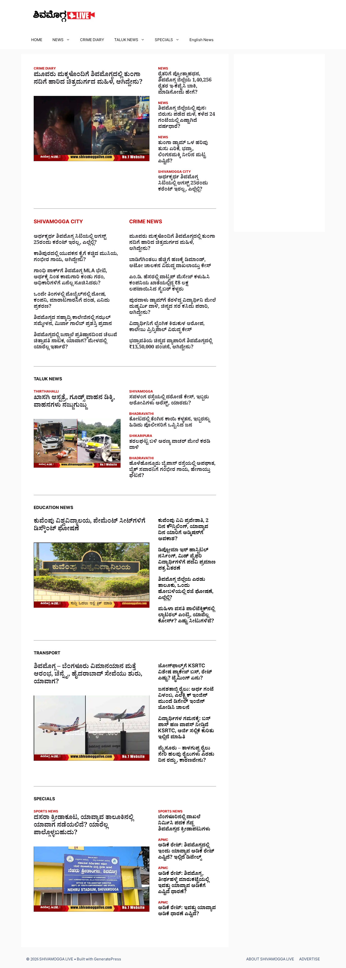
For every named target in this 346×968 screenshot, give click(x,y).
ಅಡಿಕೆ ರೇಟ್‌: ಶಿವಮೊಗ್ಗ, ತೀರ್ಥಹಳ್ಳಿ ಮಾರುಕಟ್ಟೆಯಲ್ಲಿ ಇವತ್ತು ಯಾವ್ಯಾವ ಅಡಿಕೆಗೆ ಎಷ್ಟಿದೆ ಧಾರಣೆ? (183, 883)
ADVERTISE (309, 960)
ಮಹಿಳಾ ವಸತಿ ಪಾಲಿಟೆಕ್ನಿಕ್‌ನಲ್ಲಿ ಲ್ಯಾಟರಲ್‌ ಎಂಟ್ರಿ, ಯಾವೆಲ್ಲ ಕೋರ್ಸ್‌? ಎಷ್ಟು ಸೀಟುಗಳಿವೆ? (186, 616)
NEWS (58, 41)
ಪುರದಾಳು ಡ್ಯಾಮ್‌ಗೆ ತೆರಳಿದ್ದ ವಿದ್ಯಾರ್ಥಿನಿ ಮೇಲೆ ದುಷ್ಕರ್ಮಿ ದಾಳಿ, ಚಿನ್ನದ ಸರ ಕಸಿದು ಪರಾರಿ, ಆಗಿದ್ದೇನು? (172, 307)
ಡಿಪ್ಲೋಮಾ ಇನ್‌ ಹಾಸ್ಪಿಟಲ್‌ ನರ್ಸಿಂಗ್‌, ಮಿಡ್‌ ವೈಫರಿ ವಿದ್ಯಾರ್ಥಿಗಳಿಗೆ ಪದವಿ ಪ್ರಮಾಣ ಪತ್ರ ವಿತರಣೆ (187, 560)
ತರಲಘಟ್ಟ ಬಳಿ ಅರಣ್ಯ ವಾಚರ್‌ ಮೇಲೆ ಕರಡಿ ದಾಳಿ (169, 445)
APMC (163, 840)
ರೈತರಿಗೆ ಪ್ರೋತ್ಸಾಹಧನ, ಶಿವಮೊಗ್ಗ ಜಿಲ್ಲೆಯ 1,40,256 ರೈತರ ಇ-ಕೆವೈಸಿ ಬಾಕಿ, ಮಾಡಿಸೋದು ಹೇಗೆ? (185, 84)
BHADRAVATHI (141, 414)
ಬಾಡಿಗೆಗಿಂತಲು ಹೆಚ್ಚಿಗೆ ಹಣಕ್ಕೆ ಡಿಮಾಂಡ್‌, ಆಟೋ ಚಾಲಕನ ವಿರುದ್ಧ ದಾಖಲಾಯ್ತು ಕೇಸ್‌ (170, 264)
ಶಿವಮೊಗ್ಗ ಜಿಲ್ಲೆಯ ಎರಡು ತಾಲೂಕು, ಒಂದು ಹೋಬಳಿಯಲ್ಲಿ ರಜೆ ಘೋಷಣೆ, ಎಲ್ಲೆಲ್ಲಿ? (186, 589)
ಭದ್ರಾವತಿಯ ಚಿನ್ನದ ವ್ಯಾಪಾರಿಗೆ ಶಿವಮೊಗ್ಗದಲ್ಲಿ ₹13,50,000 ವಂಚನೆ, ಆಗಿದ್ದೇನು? (170, 345)
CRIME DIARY (92, 41)
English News (201, 41)
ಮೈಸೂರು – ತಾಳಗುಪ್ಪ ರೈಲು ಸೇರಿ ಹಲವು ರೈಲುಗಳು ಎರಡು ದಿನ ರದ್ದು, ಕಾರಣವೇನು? (186, 755)
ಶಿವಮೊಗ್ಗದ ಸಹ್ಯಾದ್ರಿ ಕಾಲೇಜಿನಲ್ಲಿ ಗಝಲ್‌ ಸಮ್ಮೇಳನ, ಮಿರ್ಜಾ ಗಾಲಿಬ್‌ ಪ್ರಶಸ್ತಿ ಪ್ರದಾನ (73, 321)
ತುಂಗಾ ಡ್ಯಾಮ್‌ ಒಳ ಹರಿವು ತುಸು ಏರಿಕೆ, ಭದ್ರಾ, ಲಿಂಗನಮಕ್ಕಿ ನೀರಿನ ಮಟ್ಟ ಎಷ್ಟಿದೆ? (183, 153)
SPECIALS (164, 41)
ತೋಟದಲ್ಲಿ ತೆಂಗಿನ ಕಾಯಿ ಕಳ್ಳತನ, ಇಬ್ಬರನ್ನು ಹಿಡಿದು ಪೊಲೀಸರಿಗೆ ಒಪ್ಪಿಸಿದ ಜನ (169, 423)
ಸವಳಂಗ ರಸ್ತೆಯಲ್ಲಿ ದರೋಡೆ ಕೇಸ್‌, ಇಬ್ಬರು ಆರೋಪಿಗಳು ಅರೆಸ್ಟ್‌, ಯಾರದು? (169, 401)
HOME (36, 41)
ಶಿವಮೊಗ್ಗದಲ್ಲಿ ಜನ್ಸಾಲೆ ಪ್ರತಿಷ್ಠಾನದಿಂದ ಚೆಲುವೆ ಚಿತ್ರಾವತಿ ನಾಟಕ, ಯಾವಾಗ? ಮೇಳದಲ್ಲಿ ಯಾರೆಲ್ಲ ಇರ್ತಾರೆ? (75, 342)
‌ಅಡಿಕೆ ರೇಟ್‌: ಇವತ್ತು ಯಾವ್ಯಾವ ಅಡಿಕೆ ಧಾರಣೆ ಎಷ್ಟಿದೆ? (187, 912)
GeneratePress (107, 960)
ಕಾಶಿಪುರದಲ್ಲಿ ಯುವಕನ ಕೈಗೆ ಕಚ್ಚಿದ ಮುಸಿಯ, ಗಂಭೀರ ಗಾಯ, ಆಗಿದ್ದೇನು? (76, 257)
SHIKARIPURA (140, 436)
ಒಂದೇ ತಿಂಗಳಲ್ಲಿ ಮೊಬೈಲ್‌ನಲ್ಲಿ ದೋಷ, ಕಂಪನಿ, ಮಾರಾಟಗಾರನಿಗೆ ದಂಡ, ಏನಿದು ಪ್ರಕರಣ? (72, 301)
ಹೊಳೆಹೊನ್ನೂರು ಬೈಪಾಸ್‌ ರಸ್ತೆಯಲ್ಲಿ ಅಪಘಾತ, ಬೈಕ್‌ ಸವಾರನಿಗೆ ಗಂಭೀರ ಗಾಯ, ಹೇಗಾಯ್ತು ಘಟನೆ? (172, 470)
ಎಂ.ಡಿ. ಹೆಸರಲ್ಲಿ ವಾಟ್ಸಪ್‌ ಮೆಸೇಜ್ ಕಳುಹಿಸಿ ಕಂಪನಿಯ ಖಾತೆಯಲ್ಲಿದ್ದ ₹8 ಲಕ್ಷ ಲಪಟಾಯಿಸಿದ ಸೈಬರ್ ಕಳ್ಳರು (169, 284)
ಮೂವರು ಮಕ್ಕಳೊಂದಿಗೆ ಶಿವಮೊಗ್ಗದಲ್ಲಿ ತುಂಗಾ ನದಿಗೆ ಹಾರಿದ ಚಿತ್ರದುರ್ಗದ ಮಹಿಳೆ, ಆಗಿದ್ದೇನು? (88, 79)
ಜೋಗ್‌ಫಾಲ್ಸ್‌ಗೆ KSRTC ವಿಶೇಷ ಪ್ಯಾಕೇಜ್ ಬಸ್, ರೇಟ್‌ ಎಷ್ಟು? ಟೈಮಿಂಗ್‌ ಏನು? (185, 673)
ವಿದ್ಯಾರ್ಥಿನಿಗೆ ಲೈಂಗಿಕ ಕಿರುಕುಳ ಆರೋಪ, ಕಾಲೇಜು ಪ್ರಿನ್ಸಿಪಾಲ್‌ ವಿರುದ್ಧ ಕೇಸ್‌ (167, 327)
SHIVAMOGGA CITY (174, 172)
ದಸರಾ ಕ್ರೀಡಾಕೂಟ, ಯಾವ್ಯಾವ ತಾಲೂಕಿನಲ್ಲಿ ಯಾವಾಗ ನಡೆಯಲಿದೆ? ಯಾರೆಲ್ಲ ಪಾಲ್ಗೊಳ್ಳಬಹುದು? (83, 826)
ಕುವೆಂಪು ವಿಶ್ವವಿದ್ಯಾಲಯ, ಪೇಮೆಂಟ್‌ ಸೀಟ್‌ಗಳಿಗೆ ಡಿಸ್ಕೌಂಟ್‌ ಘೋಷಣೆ (89, 526)
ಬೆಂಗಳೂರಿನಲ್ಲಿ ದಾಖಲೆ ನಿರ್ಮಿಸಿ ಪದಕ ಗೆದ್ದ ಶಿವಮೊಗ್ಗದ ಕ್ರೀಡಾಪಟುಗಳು (184, 824)
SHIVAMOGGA (141, 392)
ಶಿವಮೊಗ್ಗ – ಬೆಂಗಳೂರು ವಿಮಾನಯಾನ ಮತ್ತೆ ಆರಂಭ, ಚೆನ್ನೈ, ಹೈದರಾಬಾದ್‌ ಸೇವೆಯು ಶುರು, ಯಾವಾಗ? (88, 675)
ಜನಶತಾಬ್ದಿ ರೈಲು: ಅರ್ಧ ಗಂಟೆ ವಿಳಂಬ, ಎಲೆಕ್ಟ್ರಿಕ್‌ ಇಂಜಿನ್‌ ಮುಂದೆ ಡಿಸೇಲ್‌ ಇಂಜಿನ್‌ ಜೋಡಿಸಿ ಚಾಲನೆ (186, 699)
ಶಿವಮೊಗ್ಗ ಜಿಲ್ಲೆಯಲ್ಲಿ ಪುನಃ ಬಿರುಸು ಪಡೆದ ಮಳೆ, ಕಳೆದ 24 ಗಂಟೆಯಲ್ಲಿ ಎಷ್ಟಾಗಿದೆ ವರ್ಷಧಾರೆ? (186, 118)
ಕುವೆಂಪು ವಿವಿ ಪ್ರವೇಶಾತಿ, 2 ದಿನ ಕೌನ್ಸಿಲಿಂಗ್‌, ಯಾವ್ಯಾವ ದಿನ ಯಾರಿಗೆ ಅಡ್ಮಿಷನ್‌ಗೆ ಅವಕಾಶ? (183, 530)
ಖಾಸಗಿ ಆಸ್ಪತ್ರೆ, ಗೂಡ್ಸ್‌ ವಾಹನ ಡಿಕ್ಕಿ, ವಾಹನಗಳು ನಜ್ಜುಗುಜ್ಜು (74, 402)
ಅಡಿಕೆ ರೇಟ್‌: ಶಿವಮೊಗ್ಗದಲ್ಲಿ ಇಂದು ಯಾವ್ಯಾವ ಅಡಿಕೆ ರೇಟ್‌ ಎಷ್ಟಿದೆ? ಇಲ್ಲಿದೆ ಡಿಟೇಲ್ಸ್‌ (186, 852)
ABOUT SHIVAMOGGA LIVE (270, 960)
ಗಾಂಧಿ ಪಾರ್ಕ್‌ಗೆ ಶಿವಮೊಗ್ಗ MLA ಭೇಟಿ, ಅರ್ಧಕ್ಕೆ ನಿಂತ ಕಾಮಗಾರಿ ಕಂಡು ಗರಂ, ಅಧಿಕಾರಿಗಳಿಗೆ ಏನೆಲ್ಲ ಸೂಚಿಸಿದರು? (70, 278)
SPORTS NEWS (46, 812)
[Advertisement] (279, 143)
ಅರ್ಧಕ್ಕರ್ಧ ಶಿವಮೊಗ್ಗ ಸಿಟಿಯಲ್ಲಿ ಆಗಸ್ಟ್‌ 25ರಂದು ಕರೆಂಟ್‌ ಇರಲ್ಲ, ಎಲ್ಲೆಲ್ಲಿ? (183, 184)
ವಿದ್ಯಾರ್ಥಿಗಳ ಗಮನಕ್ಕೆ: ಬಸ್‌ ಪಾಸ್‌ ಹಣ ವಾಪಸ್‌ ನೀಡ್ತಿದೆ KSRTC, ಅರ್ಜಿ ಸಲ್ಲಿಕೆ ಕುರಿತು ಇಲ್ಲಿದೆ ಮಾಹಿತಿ (186, 729)
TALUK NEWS (126, 41)
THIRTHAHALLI (46, 392)
